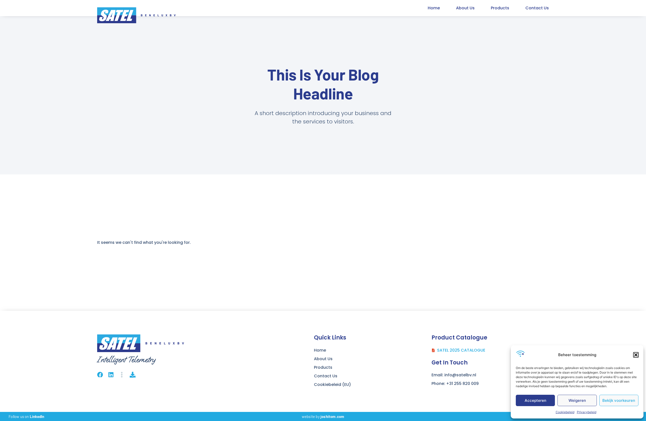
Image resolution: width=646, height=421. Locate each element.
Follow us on (26, 416)
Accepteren (535, 400)
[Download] (133, 375)
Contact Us (537, 8)
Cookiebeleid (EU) (332, 384)
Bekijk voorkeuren (618, 400)
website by (323, 416)
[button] (635, 354)
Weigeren (577, 400)
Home (434, 8)
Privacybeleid (586, 412)
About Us (465, 8)
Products (500, 8)
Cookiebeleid (565, 412)
